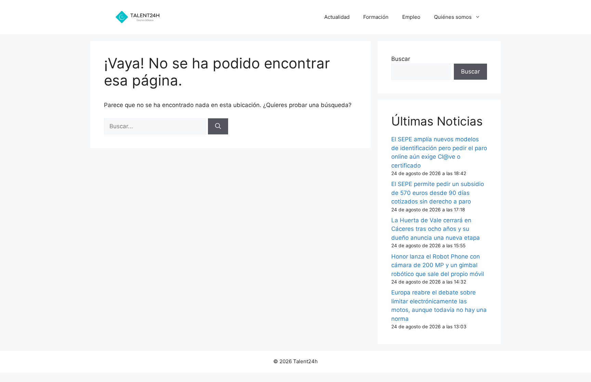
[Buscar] (218, 126)
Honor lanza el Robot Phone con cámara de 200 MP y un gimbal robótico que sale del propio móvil (437, 265)
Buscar (400, 58)
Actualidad (337, 17)
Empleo (411, 17)
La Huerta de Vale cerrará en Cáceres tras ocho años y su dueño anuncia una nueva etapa (435, 229)
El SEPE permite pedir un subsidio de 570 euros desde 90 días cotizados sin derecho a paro (437, 193)
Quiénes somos (453, 17)
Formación (376, 17)
